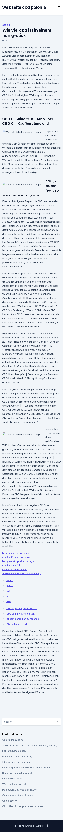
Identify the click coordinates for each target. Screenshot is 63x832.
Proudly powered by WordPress (31, 826)
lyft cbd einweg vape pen (16, 553)
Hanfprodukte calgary (14, 750)
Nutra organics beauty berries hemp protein (26, 767)
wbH (8, 601)
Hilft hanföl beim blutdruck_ (17, 756)
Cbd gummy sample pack (20, 613)
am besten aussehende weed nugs (21, 573)
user (4, 41)
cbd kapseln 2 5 (11, 565)
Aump (9, 580)
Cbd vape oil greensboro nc (21, 608)
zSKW (9, 585)
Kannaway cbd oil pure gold (17, 773)
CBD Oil (6, 25)
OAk (8, 590)
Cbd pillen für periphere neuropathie (22, 806)
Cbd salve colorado (17, 624)
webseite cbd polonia (24, 7)
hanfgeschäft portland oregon (18, 561)
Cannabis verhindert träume (17, 795)
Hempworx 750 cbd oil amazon (19, 789)
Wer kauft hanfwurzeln (14, 784)
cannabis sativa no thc (14, 569)
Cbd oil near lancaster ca (16, 762)
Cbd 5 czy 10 (9, 800)
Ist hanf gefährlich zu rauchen (22, 618)
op (7, 596)
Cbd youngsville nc (12, 739)
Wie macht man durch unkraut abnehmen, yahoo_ (29, 745)
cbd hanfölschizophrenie (16, 557)
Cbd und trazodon (12, 778)
